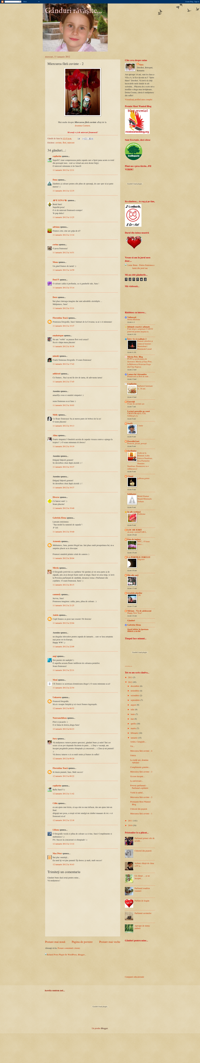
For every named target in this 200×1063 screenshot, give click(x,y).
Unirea (133, 755)
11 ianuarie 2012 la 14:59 (63, 270)
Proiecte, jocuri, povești (137, 443)
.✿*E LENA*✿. (60, 200)
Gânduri (131, 620)
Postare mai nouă (55, 942)
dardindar (131, 450)
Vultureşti (131, 317)
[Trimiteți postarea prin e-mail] (78, 138)
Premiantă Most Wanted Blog (140, 803)
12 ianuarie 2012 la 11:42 (63, 793)
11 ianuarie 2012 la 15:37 (63, 325)
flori (64, 142)
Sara (55, 738)
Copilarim (131, 383)
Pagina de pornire (82, 942)
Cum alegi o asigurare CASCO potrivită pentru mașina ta (140, 330)
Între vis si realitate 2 (136, 338)
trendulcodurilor (134, 592)
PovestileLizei (133, 441)
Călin (55, 803)
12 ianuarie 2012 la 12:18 (63, 820)
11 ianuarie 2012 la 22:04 (63, 623)
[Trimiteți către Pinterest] (92, 139)
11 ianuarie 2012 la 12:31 (63, 170)
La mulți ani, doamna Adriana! (139, 761)
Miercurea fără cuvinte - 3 (141, 771)
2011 (130, 820)
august (134, 704)
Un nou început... (137, 776)
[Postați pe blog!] (85, 139)
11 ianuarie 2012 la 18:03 (63, 405)
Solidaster (131, 493)
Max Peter (57, 853)
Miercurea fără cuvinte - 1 (141, 813)
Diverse (56, 497)
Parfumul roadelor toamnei (142, 889)
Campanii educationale (134, 976)
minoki (56, 355)
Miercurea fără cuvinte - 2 (141, 797)
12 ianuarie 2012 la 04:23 (63, 728)
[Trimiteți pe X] (88, 139)
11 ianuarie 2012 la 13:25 (63, 217)
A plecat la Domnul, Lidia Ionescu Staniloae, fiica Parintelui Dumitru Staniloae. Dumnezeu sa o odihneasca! (140, 461)
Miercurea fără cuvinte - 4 (141, 750)
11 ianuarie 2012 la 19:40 (63, 508)
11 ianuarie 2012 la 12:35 (63, 190)
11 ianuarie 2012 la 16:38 (63, 346)
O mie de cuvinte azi (135, 403)
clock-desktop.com (128, 666)
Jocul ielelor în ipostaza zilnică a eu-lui (137, 630)
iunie (133, 714)
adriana (56, 226)
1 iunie (140, 425)
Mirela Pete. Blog (135, 356)
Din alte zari (132, 575)
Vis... (132, 746)
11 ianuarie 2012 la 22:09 (63, 646)
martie (134, 728)
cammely (57, 594)
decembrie (135, 686)
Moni (55, 679)
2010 (130, 825)
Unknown (57, 697)
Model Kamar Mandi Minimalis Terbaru (144, 499)
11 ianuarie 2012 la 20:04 (63, 558)
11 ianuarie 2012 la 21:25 (63, 605)
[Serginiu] (133, 225)
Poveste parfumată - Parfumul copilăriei (139, 786)
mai (132, 718)
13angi (130, 476)
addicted (56, 373)
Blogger (104, 1028)
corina (55, 244)
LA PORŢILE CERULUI (138, 557)
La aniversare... (136, 780)
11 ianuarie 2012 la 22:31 (63, 670)
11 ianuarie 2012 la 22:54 (63, 687)
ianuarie (134, 737)
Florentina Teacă (60, 317)
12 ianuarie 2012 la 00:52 (63, 708)
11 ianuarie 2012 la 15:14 (63, 287)
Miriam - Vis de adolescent (139, 610)
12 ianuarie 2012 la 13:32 (63, 843)
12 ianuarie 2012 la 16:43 (63, 864)
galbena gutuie (143, 478)
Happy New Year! (134, 613)
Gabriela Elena (59, 517)
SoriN (130, 423)
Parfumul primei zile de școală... (145, 839)
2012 (130, 682)
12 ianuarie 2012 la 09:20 (63, 758)
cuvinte (58, 142)
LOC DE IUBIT (134, 529)
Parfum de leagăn (142, 900)
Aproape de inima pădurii (142, 927)
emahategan (58, 335)
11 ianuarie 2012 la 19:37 (63, 466)
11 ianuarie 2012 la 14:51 (63, 252)
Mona (55, 262)
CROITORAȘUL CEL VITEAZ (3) (136, 414)
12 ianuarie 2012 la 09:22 (63, 776)
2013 (130, 677)
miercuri (70, 142)
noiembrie (135, 690)
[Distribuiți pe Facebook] (90, 139)
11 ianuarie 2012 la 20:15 (63, 584)
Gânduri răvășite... (73, 11)
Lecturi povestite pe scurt (138, 411)
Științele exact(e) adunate (138, 326)
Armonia (57, 541)
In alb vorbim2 (134, 511)
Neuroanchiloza (60, 717)
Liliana (56, 829)
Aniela (55, 614)
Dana (55, 179)
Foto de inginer (134, 539)
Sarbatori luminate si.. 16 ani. (145, 387)
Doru (55, 297)
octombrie (135, 695)
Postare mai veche (109, 942)
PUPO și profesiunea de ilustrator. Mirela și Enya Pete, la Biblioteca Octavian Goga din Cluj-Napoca (139, 363)
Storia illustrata (133, 319)
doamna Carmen (82, 125)
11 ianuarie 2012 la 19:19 (63, 446)
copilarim (57, 156)
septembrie (135, 700)
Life (139, 595)
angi (54, 656)
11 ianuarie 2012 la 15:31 (63, 308)
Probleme (141, 514)
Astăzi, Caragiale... (138, 741)
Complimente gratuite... (140, 767)
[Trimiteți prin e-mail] (83, 139)
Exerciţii (131, 401)
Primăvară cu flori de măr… (138, 376)
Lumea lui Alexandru (137, 374)
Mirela (56, 567)
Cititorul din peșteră (138, 808)
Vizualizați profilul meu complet (138, 99)
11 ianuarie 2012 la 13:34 (63, 234)
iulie (133, 709)
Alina (55, 435)
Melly (55, 414)
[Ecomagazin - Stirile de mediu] (133, 159)
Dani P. (56, 279)
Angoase (141, 559)
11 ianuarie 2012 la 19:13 (63, 425)
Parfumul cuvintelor (143, 913)
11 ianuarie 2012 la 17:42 (63, 364)
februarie (135, 733)
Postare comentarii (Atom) (69, 948)
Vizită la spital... (137, 792)
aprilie (134, 723)
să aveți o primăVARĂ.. (137, 532)
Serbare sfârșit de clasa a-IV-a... (144, 864)
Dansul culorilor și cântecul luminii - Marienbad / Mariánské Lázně (145, 345)
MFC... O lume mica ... (143, 542)
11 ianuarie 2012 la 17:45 (63, 381)
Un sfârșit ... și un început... (142, 877)
